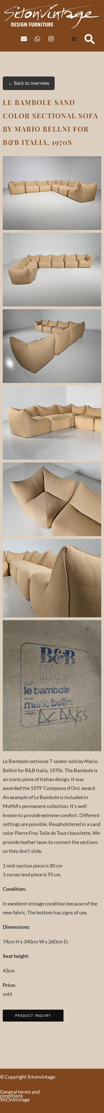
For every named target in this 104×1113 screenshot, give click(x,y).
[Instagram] (51, 39)
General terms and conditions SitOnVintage (20, 1095)
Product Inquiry (33, 1016)
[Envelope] (24, 39)
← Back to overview (28, 83)
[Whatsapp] (37, 39)
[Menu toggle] (74, 39)
